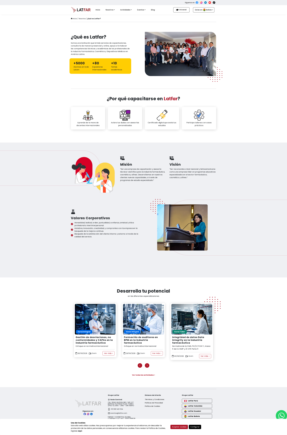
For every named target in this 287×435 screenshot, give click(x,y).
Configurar (195, 427)
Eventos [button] (140, 10)
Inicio (98, 10)
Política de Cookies (152, 406)
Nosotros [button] (109, 10)
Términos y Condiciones (154, 399)
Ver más (108, 353)
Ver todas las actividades (143, 375)
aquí (80, 431)
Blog (153, 10)
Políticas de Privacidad (154, 403)
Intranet (183, 9)
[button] (140, 365)
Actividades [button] (125, 10)
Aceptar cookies (179, 427)
